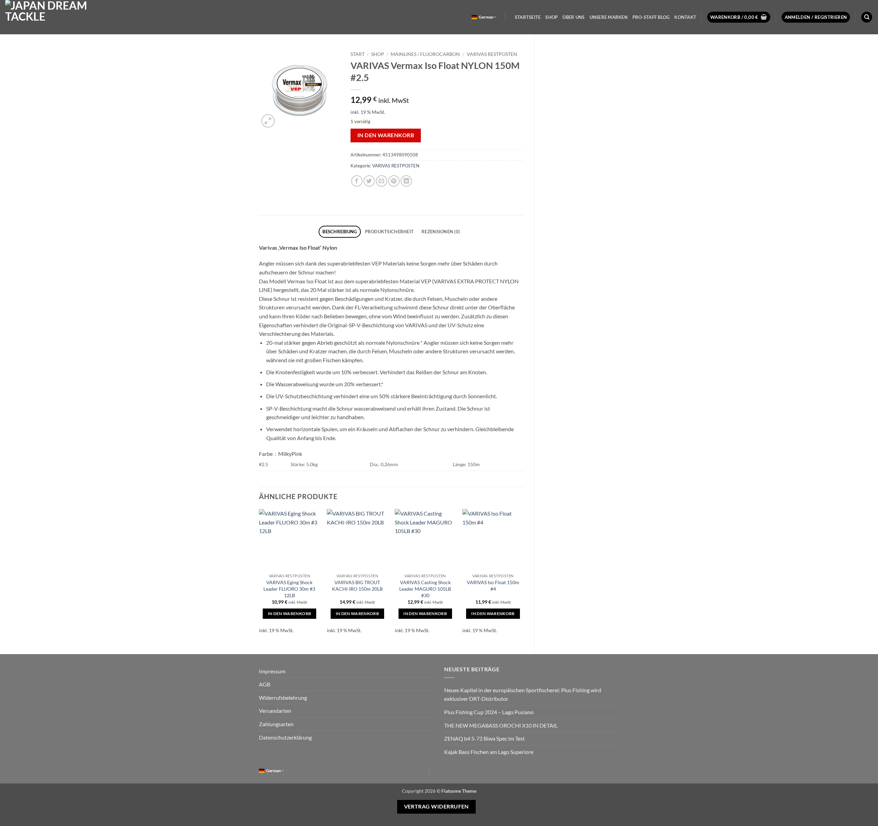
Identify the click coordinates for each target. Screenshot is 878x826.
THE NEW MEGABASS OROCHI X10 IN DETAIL (501, 725)
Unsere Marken (609, 17)
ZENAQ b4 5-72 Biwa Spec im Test (484, 738)
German (486, 17)
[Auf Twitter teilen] (369, 181)
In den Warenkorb (385, 135)
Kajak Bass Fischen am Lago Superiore (488, 751)
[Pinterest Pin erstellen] (394, 181)
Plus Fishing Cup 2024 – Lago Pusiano (489, 712)
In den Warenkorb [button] (289, 613)
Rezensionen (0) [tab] (441, 231)
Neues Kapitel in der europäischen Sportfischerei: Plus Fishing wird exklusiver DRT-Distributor (522, 694)
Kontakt (685, 17)
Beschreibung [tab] (339, 231)
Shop (551, 17)
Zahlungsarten (276, 724)
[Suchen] (866, 17)
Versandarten (275, 710)
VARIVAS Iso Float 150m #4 (493, 585)
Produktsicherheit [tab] (389, 231)
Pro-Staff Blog (651, 17)
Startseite (528, 17)
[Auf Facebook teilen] (357, 181)
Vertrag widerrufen (436, 806)
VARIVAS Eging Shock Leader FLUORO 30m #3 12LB (289, 588)
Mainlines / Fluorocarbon (425, 54)
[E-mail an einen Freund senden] (381, 181)
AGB (264, 684)
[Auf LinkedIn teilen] (406, 181)
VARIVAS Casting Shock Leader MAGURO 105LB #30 (425, 588)
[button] (738, 17)
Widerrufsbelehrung (283, 697)
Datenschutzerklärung (285, 737)
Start (358, 54)
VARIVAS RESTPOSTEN (492, 54)
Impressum (272, 671)
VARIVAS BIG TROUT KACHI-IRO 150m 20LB (357, 585)
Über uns (573, 17)
